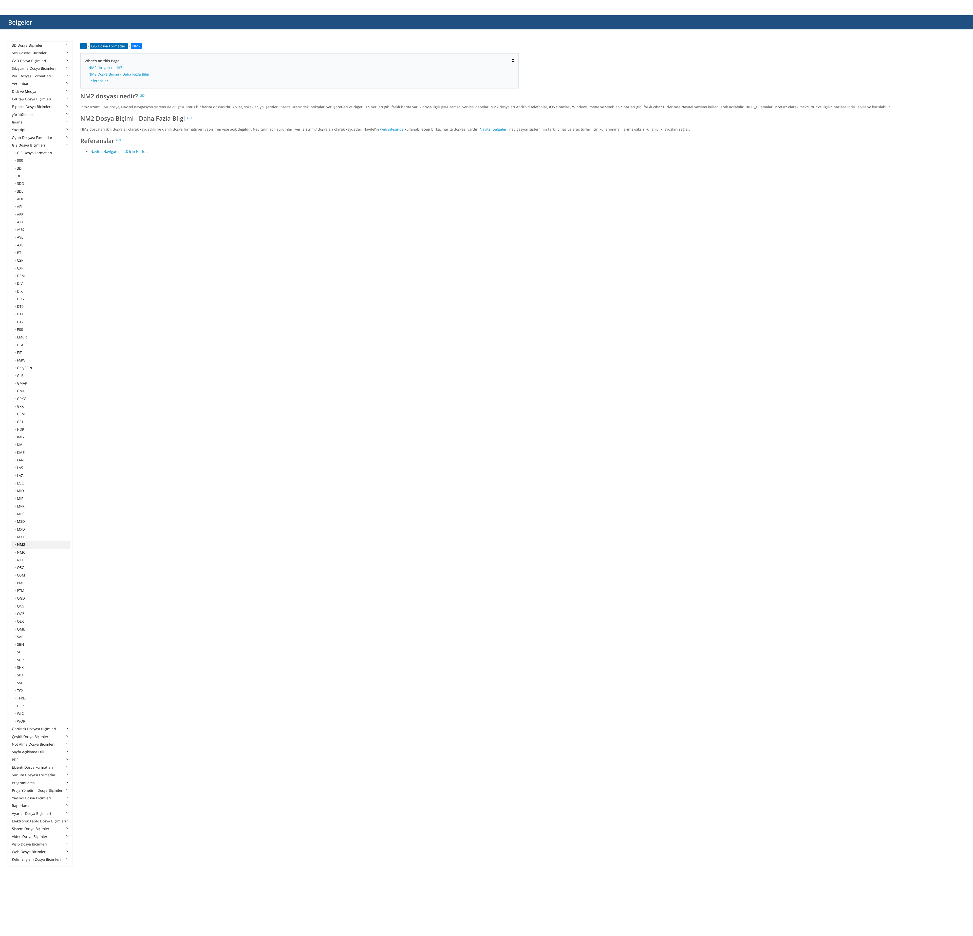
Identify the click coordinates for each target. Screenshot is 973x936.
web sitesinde (392, 129)
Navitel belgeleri (494, 129)
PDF (15, 759)
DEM (21, 275)
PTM (20, 590)
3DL (20, 191)
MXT (20, 536)
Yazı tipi (18, 129)
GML (21, 390)
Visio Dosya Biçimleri (29, 844)
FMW (21, 360)
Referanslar (98, 80)
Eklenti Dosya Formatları (32, 767)
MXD (21, 529)
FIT (19, 352)
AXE (20, 245)
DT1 (20, 314)
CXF (20, 268)
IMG (20, 437)
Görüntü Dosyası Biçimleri (34, 728)
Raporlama (21, 805)
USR (20, 706)
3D (19, 168)
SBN (20, 644)
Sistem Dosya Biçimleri (31, 828)
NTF (20, 559)
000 (20, 160)
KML (20, 444)
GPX (20, 406)
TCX (20, 690)
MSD (21, 521)
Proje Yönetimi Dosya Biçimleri (38, 790)
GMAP (22, 383)
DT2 (20, 321)
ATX (20, 222)
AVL (20, 237)
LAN (20, 460)
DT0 (20, 306)
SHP (20, 659)
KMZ (21, 452)
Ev (83, 46)
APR (20, 214)
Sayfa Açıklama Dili (28, 751)
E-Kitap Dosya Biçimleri (31, 99)
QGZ (20, 613)
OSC (20, 567)
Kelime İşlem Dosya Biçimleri (36, 859)
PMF (20, 583)
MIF (20, 498)
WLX (20, 713)
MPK (21, 506)
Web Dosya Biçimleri (29, 851)
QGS (20, 606)
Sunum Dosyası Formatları (34, 774)
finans (17, 122)
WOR (21, 721)
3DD (20, 183)
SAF (20, 636)
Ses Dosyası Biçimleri (30, 52)
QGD (21, 598)
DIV (20, 283)
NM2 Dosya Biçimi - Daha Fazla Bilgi (118, 74)
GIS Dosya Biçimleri (28, 145)
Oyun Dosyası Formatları (32, 137)
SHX (20, 667)
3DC (20, 175)
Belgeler (20, 22)
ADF (20, 198)
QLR (20, 621)
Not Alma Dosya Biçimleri (33, 744)
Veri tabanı (21, 83)
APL (20, 206)
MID (20, 490)
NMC (21, 552)
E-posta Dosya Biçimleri (32, 106)
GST (20, 421)
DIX (20, 291)
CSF (20, 260)
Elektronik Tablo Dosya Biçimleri (39, 821)
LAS (20, 467)
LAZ (20, 475)
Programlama (23, 782)
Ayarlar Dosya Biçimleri (31, 813)
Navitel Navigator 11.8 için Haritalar (120, 151)
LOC (20, 483)
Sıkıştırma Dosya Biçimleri (34, 68)
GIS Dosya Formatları (34, 152)
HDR (20, 429)
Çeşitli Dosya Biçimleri (30, 736)
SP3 (20, 675)
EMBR (22, 337)
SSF (20, 682)
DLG (20, 298)
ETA (20, 345)
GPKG (21, 398)
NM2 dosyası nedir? (105, 67)
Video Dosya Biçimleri (30, 836)
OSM (21, 575)
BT (19, 252)
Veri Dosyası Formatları (31, 76)
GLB (20, 375)
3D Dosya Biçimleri (28, 45)
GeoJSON (24, 367)
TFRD (21, 698)
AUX (20, 229)
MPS (20, 513)
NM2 (21, 544)
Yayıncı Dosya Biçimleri (31, 798)
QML (21, 629)
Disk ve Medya (24, 91)
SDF (20, 652)
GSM (21, 413)
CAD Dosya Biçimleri (29, 60)
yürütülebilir (22, 114)
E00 (20, 329)
